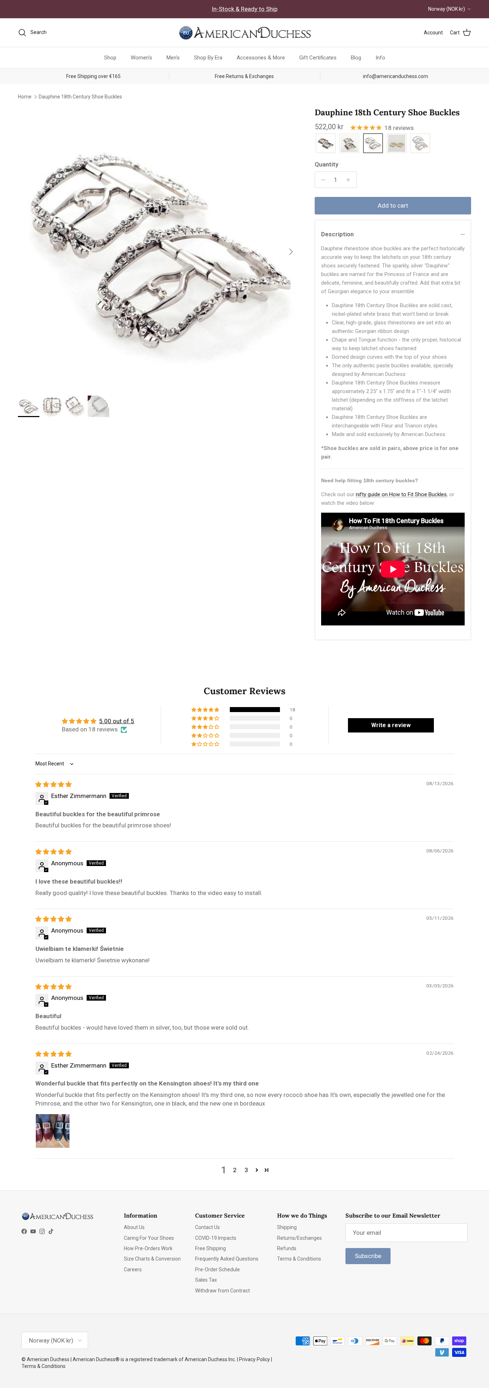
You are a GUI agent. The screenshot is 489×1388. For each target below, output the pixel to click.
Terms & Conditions (299, 1259)
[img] (53, 784)
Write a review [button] (391, 725)
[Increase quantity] (350, 180)
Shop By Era (208, 57)
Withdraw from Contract (222, 1290)
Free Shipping (210, 1248)
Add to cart (393, 205)
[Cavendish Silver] (349, 144)
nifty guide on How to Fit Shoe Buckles (401, 494)
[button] (206, 709)
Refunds (286, 1248)
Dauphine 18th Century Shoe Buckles (80, 96)
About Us (134, 1227)
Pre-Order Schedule (217, 1269)
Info (380, 57)
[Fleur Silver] (420, 144)
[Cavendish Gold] (326, 144)
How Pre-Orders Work (148, 1248)
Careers (133, 1269)
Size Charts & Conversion (152, 1259)
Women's (141, 57)
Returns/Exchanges (299, 1238)
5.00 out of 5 (116, 721)
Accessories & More (261, 57)
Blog (356, 57)
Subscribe (368, 1255)
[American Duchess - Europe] (244, 32)
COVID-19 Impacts (215, 1238)
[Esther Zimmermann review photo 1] (52, 1131)
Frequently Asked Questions (226, 1259)
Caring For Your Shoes (149, 1238)
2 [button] (235, 1170)
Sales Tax (206, 1280)
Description (337, 234)
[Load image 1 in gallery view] (158, 247)
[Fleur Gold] (397, 144)
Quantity (326, 164)
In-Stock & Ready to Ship (244, 9)
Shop (110, 57)
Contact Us (207, 1227)
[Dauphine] (373, 144)
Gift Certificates (318, 57)
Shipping (287, 1227)
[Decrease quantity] (321, 180)
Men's (173, 57)
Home (25, 96)
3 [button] (246, 1170)
